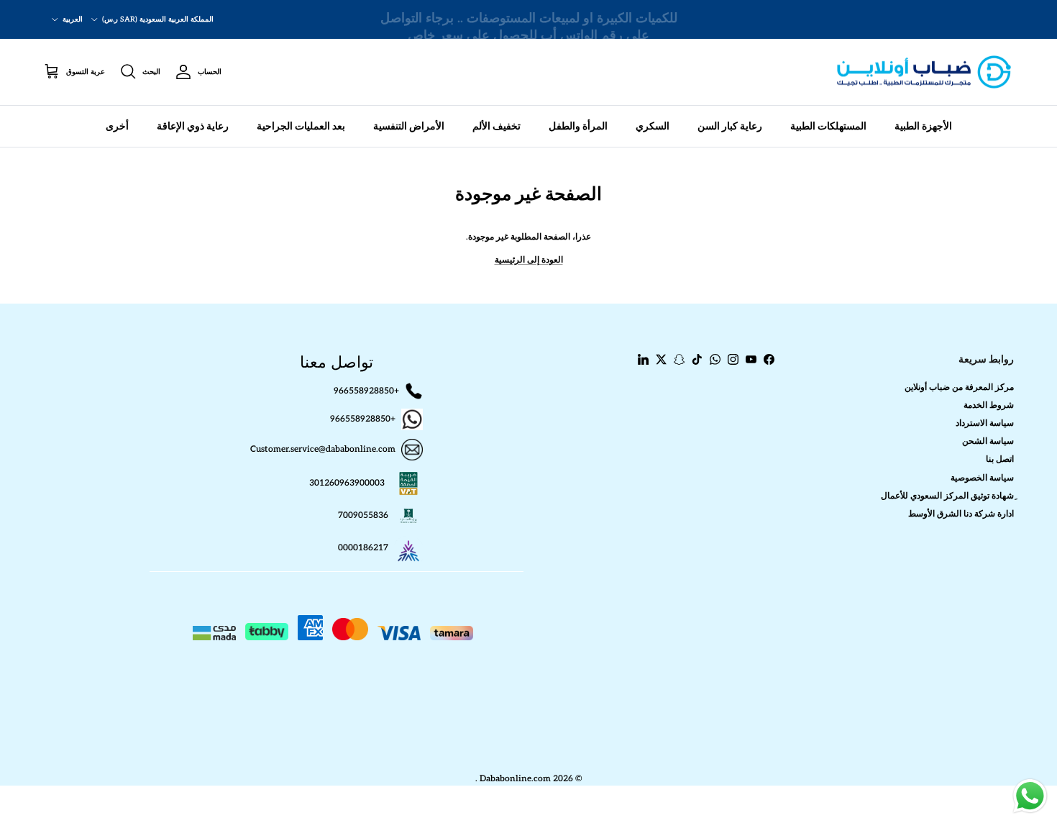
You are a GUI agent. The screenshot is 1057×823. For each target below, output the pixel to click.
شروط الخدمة (989, 405)
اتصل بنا (1000, 459)
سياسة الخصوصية (982, 478)
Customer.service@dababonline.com (322, 449)
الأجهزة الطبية (923, 126)
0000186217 (363, 547)
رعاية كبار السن (729, 126)
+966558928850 (366, 390)
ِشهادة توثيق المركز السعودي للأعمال (947, 496)
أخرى (117, 126)
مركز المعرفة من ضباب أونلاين (959, 387)
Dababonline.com (515, 778)
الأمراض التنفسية (408, 126)
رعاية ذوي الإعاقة (193, 126)
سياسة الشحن (988, 441)
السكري (652, 126)
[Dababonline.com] (924, 72)
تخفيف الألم (496, 126)
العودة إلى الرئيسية (529, 260)
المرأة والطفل (578, 126)
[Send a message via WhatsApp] (1030, 796)
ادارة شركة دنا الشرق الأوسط (961, 514)
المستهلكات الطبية (828, 126)
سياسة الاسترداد (985, 423)
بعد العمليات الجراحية (301, 126)
